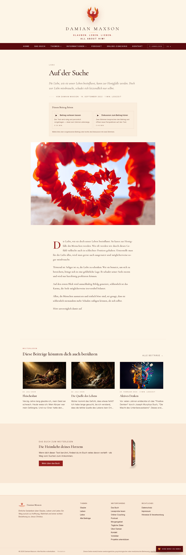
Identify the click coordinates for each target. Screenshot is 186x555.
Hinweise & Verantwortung (153, 515)
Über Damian (116, 529)
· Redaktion (61, 551)
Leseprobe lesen (118, 511)
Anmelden (157, 46)
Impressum (146, 511)
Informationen (75, 46)
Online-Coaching (117, 46)
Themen (55, 46)
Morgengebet (117, 522)
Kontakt (137, 46)
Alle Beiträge (85, 518)
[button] (133, 453)
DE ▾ (169, 46)
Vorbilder (115, 536)
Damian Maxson (70, 97)
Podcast (96, 46)
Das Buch (39, 46)
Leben (82, 511)
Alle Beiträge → (152, 355)
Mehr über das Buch (51, 463)
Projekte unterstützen (120, 539)
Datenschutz (147, 508)
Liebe (52, 65)
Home (26, 46)
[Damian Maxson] (93, 14)
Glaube (83, 508)
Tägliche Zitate (117, 525)
